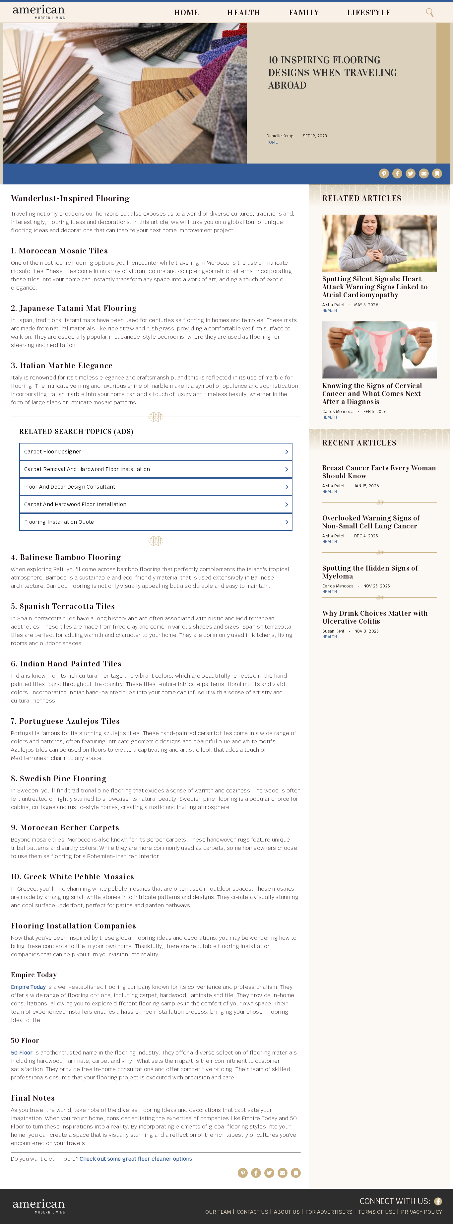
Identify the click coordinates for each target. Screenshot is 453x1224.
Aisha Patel (333, 304)
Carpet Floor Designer (53, 451)
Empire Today (28, 987)
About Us (287, 1211)
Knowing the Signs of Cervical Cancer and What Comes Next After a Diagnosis (372, 393)
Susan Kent (333, 631)
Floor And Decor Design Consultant (69, 486)
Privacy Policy (421, 1211)
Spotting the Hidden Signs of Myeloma (370, 572)
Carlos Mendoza (338, 411)
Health (244, 12)
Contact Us (252, 1211)
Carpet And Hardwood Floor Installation (75, 504)
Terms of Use (376, 1211)
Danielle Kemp (280, 136)
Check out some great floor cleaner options (136, 1158)
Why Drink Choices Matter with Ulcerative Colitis (375, 617)
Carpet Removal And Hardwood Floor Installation (87, 469)
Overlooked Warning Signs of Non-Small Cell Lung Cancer (371, 521)
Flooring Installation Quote (59, 521)
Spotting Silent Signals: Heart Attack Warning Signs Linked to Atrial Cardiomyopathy (375, 286)
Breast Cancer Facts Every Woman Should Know (379, 471)
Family (304, 12)
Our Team (218, 1211)
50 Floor (22, 1052)
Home (187, 12)
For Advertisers (329, 1211)
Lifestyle (369, 12)
